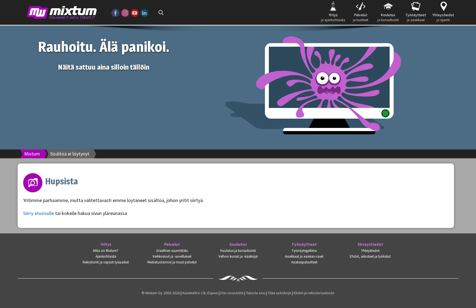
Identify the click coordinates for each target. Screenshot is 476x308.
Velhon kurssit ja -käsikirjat (238, 256)
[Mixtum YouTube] (135, 12)
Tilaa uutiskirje (279, 292)
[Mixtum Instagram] (125, 12)
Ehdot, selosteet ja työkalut (370, 256)
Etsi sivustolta (232, 292)
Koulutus (238, 244)
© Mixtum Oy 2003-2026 (161, 292)
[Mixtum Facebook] (115, 12)
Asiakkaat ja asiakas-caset (304, 256)
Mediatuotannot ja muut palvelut (172, 262)
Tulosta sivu (255, 292)
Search (159, 9)
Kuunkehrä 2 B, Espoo (200, 292)
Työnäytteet (304, 244)
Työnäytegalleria (304, 250)
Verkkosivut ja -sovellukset (172, 256)
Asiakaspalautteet (304, 262)
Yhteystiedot (370, 244)
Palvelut (172, 244)
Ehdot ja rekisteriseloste (314, 292)
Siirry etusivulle (38, 213)
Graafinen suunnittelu (172, 250)
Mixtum (32, 154)
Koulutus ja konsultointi (238, 250)
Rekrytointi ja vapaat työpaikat (106, 262)
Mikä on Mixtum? (105, 250)
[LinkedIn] (144, 12)
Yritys (106, 244)
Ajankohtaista (106, 256)
